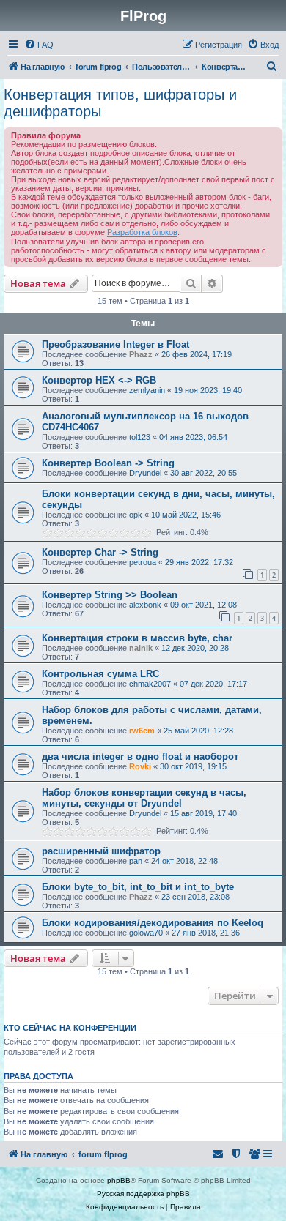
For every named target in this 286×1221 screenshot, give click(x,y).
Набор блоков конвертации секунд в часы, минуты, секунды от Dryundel (144, 798)
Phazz (141, 354)
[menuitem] (39, 44)
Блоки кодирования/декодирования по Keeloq (152, 922)
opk (135, 514)
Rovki (140, 766)
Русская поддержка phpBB (143, 1194)
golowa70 (146, 932)
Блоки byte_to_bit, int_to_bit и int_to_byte (138, 886)
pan (135, 860)
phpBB (119, 1180)
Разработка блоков (142, 232)
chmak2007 (150, 683)
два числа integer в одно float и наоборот (140, 756)
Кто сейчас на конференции (70, 1027)
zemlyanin (147, 390)
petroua (142, 562)
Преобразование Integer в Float (115, 344)
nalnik (141, 647)
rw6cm (142, 730)
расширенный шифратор (101, 850)
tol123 (139, 437)
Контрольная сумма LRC (100, 673)
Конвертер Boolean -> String (108, 463)
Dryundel (145, 472)
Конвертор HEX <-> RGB (99, 380)
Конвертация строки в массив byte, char (137, 637)
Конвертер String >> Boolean (109, 594)
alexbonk (145, 604)
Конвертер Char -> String (100, 552)
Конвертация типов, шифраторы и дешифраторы (120, 102)
